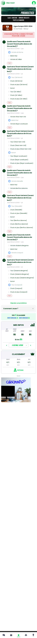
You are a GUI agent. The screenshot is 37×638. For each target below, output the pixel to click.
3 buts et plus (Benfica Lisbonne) (21, 228)
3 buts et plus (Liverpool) (18, 292)
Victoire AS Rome (17, 52)
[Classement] (33, 635)
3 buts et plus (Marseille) (18, 213)
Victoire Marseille (17, 181)
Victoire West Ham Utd (18, 117)
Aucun (12, 88)
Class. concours (12, 18)
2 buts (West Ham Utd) (18, 145)
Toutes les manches (18, 20)
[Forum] (3, 635)
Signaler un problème (18, 303)
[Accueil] (18, 635)
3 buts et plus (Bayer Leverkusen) (21, 163)
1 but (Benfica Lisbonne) (18, 220)
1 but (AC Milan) (15, 92)
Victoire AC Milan (16, 59)
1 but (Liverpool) (16, 285)
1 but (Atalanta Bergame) (19, 271)
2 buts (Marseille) (16, 210)
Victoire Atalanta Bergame (19, 246)
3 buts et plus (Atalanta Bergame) (22, 278)
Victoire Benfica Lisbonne (19, 188)
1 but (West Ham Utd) (17, 142)
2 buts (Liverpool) (16, 288)
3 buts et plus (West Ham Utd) (20, 149)
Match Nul (13, 56)
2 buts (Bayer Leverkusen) (19, 160)
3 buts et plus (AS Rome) (18, 85)
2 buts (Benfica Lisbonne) (19, 224)
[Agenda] (11, 635)
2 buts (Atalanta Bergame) (19, 274)
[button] (18, 308)
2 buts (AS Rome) (16, 81)
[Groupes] (26, 635)
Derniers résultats (24, 18)
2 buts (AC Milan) (16, 95)
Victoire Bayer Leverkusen (19, 124)
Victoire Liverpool (17, 253)
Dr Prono (20, 370)
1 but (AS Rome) (16, 77)
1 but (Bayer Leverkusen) (18, 156)
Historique (11, 318)
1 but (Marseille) (16, 206)
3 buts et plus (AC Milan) (18, 99)
